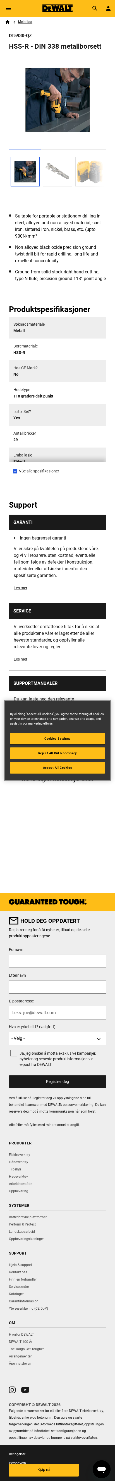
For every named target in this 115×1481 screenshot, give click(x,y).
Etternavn (17, 975)
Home (7, 22)
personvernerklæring (78, 1105)
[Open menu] (8, 8)
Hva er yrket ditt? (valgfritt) (32, 1027)
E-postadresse (21, 1001)
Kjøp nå (44, 1469)
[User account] (108, 8)
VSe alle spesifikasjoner (39, 471)
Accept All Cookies (57, 768)
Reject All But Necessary (57, 753)
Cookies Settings (57, 738)
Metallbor (25, 22)
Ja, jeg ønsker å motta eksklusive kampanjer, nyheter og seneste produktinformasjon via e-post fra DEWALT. (58, 1059)
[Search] (95, 8)
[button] (12, 1390)
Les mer (20, 588)
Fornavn (16, 949)
